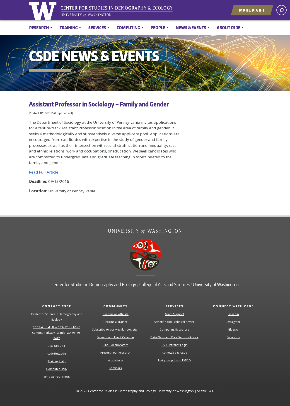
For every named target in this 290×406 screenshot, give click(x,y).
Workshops (115, 360)
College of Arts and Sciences (164, 284)
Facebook (233, 337)
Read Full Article (43, 172)
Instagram (233, 322)
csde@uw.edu (56, 353)
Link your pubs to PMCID (174, 360)
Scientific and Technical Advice (174, 322)
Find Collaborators (115, 345)
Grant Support (174, 314)
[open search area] (281, 10)
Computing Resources (174, 329)
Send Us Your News (57, 377)
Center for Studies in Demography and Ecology (120, 12)
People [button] (158, 27)
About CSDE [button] (228, 27)
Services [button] (97, 27)
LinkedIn (233, 314)
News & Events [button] (191, 27)
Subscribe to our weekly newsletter (115, 329)
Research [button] (39, 27)
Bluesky (233, 329)
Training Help (56, 361)
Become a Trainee (116, 322)
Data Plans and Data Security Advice (174, 337)
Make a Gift (252, 9)
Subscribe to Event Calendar (115, 337)
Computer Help (56, 369)
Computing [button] (128, 27)
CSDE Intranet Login (175, 345)
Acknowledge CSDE (174, 353)
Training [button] (69, 27)
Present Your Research (115, 353)
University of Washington (43, 10)
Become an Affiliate (116, 314)
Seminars (115, 368)
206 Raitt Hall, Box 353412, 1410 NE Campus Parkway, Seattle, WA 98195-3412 (56, 332)
